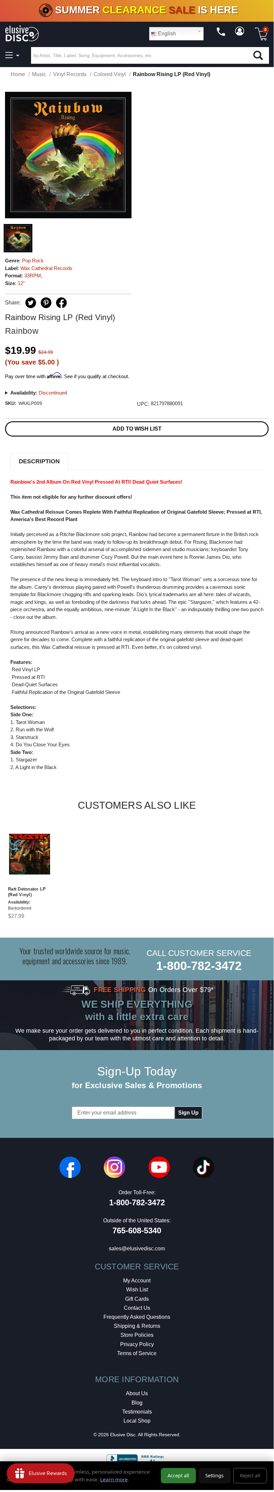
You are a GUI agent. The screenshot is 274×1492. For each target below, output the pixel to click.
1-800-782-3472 (199, 966)
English (166, 33)
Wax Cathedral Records (46, 268)
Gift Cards (137, 1299)
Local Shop (137, 1421)
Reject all (250, 1475)
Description (39, 461)
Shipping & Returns (137, 1326)
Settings (214, 1475)
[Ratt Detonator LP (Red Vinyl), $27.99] (29, 854)
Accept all (178, 1475)
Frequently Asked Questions (136, 1317)
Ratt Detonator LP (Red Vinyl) (27, 892)
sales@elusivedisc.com (137, 1248)
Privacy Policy (137, 1344)
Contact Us (137, 1308)
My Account (137, 1280)
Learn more (114, 1479)
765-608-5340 (136, 1230)
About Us (137, 1393)
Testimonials (137, 1412)
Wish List (137, 1289)
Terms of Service (137, 1353)
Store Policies (137, 1335)
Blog (137, 1403)
